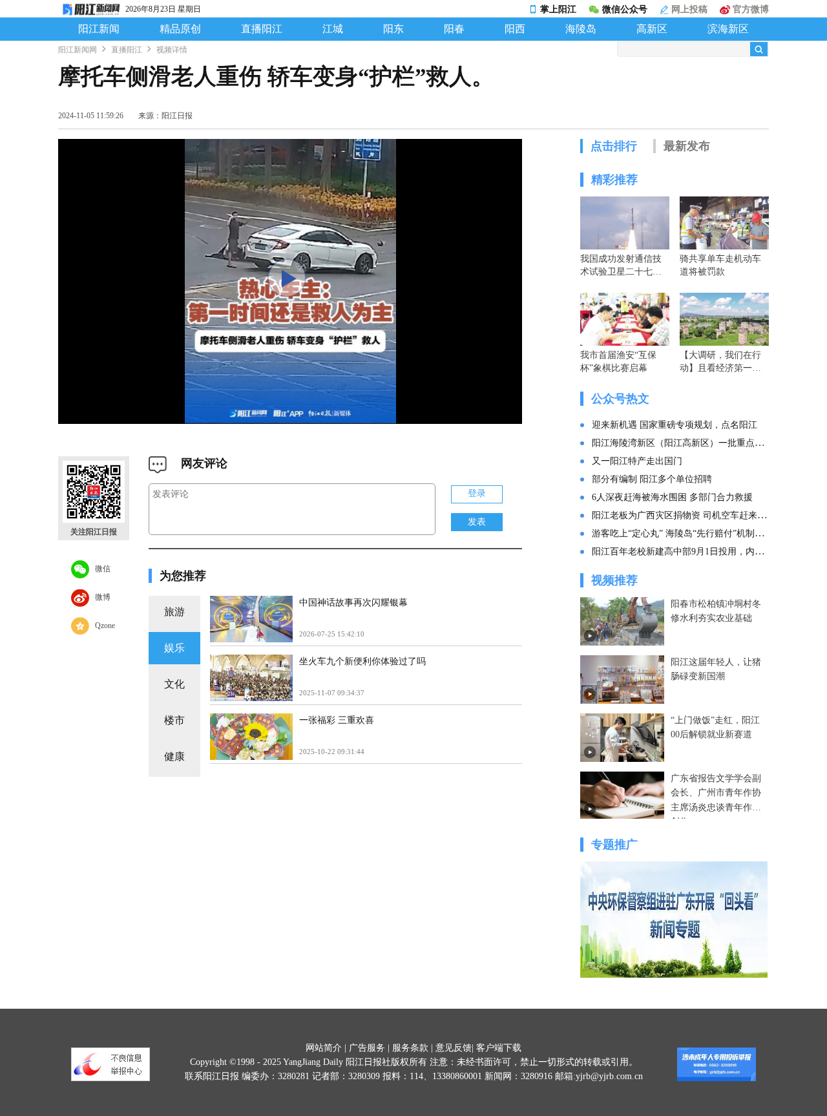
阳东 (393, 29)
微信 (99, 568)
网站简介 (324, 1048)
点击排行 (614, 146)
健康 (174, 756)
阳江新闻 (99, 29)
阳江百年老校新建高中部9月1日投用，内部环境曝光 (696, 551)
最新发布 (687, 146)
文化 (174, 684)
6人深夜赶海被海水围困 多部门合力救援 (672, 497)
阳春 (454, 29)
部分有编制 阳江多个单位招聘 (652, 479)
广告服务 (367, 1048)
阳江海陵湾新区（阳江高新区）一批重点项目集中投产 (700, 443)
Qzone (102, 624)
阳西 (515, 29)
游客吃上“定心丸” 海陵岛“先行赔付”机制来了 (682, 533)
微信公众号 (624, 9)
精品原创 (180, 29)
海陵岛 (580, 29)
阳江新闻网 (77, 49)
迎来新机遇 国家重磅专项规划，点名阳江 (674, 425)
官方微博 (749, 9)
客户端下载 (498, 1048)
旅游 (174, 611)
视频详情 (171, 49)
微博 (99, 596)
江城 (332, 29)
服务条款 (410, 1048)
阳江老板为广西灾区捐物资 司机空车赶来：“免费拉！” (701, 515)
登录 (477, 493)
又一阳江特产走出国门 (637, 461)
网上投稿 (688, 9)
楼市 (174, 720)
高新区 (651, 29)
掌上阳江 (558, 9)
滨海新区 (728, 29)
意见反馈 (453, 1048)
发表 (477, 522)
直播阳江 (261, 29)
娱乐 (174, 647)
